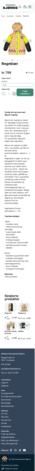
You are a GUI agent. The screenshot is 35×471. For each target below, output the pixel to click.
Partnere (4, 417)
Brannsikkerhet (7, 406)
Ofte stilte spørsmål (9, 444)
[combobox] (17, 85)
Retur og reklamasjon (10, 440)
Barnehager (6, 403)
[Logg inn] (20, 7)
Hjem (3, 16)
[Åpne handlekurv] (25, 6)
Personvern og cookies (9, 465)
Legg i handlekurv (25, 92)
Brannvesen (6, 400)
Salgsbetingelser (8, 437)
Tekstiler (18, 16)
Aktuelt (4, 423)
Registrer (5, 386)
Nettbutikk (10, 16)
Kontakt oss (6, 420)
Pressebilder (6, 426)
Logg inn (4, 383)
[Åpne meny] (29, 7)
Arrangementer (7, 393)
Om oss (4, 414)
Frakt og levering (8, 434)
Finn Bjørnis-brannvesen (11, 396)
